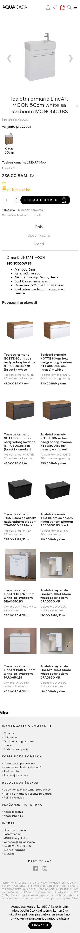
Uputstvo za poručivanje (19, 763)
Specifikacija (39, 235)
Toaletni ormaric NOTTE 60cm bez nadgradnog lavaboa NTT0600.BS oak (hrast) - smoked (19, 442)
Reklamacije (11, 771)
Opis (39, 227)
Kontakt (9, 745)
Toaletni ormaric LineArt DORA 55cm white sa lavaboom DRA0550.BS (19, 595)
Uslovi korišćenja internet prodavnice (27, 789)
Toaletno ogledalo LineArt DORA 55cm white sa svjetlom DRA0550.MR (55, 595)
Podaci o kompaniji (16, 749)
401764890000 (14, 850)
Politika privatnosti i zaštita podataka (28, 793)
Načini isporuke (13, 816)
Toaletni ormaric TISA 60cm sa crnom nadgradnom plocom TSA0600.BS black (20, 519)
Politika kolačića (14, 797)
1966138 (9, 854)
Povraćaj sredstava (16, 775)
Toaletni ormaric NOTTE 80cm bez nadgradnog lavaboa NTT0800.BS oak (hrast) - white (56, 362)
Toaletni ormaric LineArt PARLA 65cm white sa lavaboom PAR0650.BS (20, 671)
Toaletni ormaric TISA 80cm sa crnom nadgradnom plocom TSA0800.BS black (56, 519)
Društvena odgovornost (19, 741)
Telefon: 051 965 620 (17, 846)
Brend (38, 244)
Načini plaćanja (13, 811)
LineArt (38, 215)
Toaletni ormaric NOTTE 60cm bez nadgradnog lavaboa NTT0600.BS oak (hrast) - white (19, 362)
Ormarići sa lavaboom (16, 215)
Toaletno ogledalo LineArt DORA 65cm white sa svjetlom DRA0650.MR (55, 671)
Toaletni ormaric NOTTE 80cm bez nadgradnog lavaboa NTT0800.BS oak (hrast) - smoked (56, 442)
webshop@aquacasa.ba (19, 842)
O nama (9, 733)
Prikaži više (8, 168)
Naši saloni (10, 737)
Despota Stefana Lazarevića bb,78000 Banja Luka (15, 834)
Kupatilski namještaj (30, 210)
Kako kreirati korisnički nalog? (22, 767)
